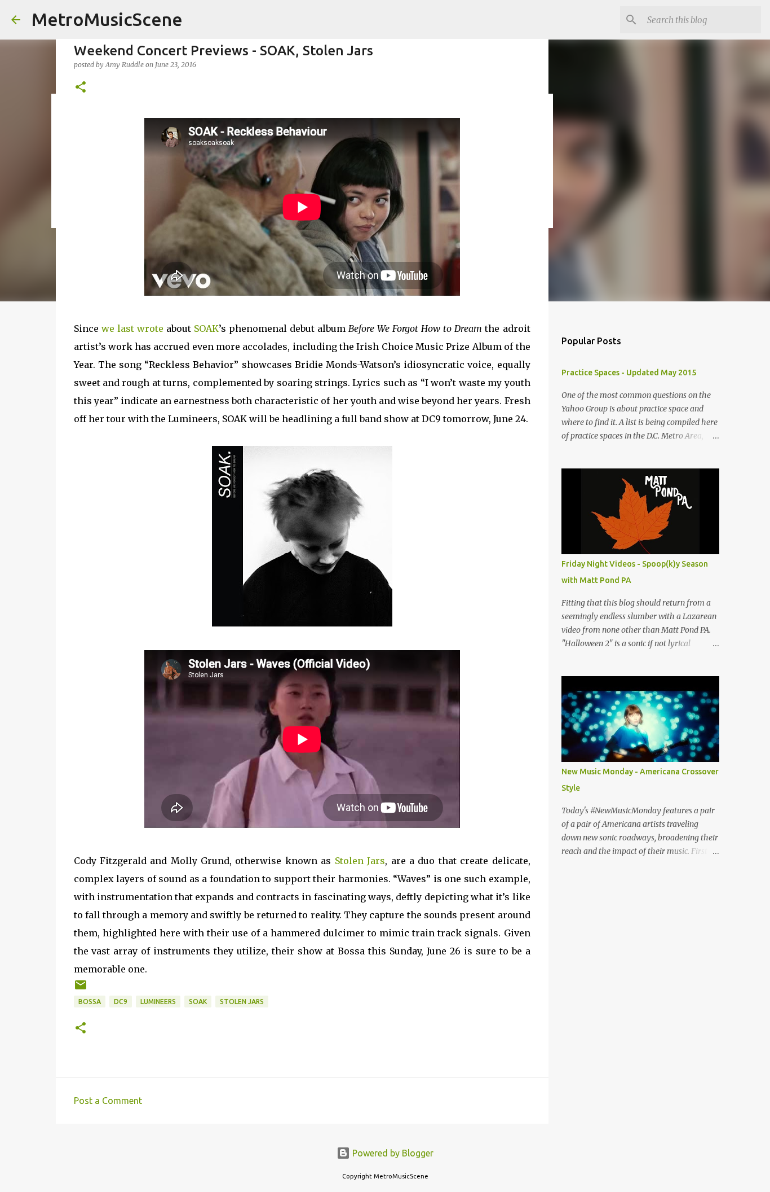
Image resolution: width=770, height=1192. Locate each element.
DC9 (120, 1001)
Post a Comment (108, 1100)
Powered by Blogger (391, 1153)
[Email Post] (80, 989)
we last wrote (132, 328)
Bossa (89, 1001)
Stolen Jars (360, 860)
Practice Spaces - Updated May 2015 (628, 372)
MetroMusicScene (107, 19)
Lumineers (158, 1001)
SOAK (206, 328)
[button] (80, 87)
